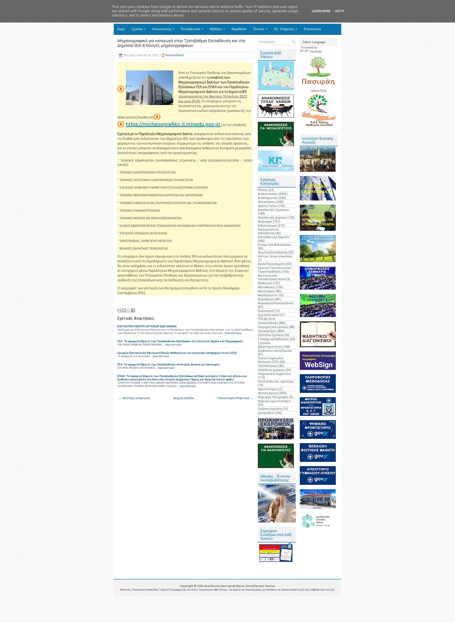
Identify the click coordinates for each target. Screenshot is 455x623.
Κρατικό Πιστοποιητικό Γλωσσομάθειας (274, 269)
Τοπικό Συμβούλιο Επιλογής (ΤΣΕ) (270, 360)
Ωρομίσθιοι (266, 412)
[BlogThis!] (124, 310)
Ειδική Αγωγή (267, 225)
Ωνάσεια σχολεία (270, 408)
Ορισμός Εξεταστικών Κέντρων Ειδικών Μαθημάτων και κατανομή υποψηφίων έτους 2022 (177, 353)
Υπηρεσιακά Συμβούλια (274, 374)
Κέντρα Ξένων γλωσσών (275, 256)
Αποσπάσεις (267, 202)
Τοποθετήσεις (268, 366)
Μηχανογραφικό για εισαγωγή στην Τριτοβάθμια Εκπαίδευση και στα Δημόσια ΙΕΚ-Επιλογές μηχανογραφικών (181, 43)
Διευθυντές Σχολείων (273, 210)
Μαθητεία (265, 283)
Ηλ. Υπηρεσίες (285, 29)
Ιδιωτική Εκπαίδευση (272, 252)
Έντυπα (260, 29)
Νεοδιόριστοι (268, 295)
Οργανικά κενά (268, 315)
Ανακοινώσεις (163, 29)
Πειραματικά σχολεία (273, 327)
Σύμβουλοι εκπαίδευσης (275, 350)
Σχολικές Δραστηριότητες (270, 344)
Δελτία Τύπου (267, 206)
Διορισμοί (265, 221)
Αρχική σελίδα (183, 398)
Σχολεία (139, 29)
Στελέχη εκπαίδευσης (273, 339)
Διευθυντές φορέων (272, 217)
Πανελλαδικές (174, 55)
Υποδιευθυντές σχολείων (276, 381)
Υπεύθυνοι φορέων (271, 370)
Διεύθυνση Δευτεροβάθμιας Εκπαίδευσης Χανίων (240, 586)
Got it (339, 11)
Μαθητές (217, 29)
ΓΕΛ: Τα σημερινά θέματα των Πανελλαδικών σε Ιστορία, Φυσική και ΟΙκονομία (168, 364)
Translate (315, 51)
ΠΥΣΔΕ (263, 319)
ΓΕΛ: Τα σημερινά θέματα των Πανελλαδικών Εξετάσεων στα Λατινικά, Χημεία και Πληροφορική (180, 341)
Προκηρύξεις (267, 331)
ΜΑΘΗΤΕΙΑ (318, 91)
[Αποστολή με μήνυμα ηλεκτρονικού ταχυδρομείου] (119, 310)
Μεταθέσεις (266, 287)
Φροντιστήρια (268, 389)
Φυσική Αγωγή (268, 393)
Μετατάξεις (266, 291)
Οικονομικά (266, 311)
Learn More (321, 11)
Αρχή (120, 29)
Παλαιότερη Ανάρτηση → (235, 398)
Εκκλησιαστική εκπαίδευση (268, 231)
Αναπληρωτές (268, 198)
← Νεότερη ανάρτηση (134, 398)
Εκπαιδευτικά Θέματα (273, 237)
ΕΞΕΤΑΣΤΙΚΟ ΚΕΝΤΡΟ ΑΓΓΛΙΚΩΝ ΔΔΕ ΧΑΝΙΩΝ (147, 326)
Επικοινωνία (312, 29)
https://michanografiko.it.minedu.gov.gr (173, 124)
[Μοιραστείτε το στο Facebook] (133, 310)
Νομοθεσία (239, 29)
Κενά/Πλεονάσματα (272, 264)
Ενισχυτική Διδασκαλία (274, 244)
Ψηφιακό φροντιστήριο (274, 401)
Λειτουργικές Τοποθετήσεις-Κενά (272, 277)
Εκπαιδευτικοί (192, 29)
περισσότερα (233, 333)
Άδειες (263, 189)
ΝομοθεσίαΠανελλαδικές (276, 303)
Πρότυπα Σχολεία (270, 335)
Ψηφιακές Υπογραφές (273, 397)
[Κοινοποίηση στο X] (128, 310)
